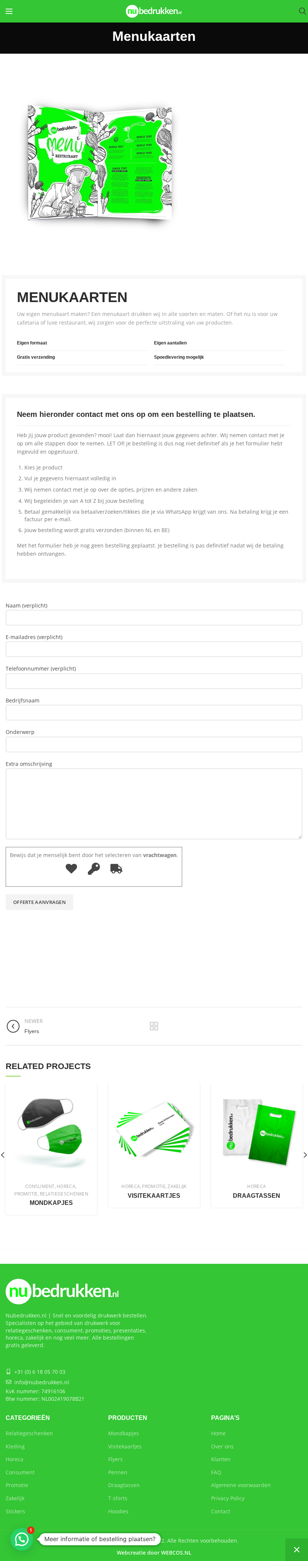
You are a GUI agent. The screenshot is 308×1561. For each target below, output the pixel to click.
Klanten (221, 1459)
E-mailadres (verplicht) (34, 637)
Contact (220, 1511)
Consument (20, 1472)
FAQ (216, 1472)
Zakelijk (15, 1498)
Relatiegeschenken (29, 1433)
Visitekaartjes (154, 1196)
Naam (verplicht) (26, 605)
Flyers (115, 1459)
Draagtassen (256, 1196)
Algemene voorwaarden (241, 1485)
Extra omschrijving (29, 763)
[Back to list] (154, 1026)
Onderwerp (20, 731)
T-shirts (117, 1498)
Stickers (15, 1511)
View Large (91, 1089)
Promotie (17, 1485)
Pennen (117, 1472)
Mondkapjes (51, 1203)
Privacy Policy (228, 1498)
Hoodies (118, 1511)
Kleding (15, 1446)
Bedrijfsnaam (22, 700)
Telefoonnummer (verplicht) (41, 668)
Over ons (222, 1446)
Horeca (14, 1459)
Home (218, 1433)
